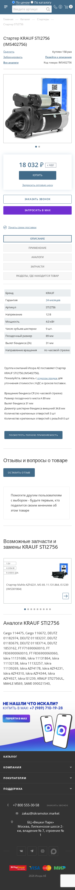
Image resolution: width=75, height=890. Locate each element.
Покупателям (14, 778)
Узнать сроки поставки (22, 227)
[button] (25, 609)
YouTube (42, 851)
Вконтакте (21, 851)
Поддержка (12, 789)
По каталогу (42, 3)
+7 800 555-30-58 (26, 805)
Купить (37, 175)
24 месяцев (53, 300)
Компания (12, 767)
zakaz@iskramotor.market (40, 813)
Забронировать (12, 57)
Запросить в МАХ (38, 210)
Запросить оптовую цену (37, 185)
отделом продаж (47, 378)
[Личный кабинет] (60, 7)
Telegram (32, 851)
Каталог (10, 756)
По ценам (23, 3)
